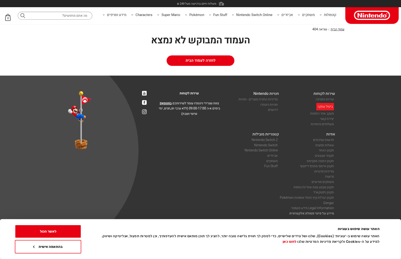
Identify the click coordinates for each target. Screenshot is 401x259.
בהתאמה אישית (51, 247)
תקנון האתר (326, 150)
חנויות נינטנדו (269, 104)
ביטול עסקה (325, 106)
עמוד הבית (337, 29)
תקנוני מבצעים (324, 155)
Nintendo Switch (266, 145)
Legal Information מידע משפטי (312, 208)
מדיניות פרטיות (324, 171)
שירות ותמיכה (325, 99)
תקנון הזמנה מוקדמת (320, 161)
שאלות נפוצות (324, 145)
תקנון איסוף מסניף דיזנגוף (317, 166)
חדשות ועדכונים (323, 139)
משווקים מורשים (323, 181)
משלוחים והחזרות (322, 124)
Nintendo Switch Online (261, 150)
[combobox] (55, 16)
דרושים (273, 109)
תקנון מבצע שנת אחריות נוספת (314, 187)
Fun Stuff (271, 166)
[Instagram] (144, 111)
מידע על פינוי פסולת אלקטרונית (311, 213)
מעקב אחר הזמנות (322, 113)
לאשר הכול (48, 231)
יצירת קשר (327, 118)
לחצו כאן (290, 242)
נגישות (329, 176)
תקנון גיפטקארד (323, 192)
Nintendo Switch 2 (265, 139)
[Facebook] (144, 102)
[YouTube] (144, 93)
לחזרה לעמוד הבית (201, 60)
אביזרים (272, 155)
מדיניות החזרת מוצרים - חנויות (258, 99)
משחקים (272, 161)
